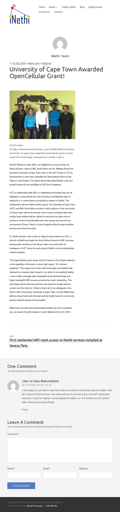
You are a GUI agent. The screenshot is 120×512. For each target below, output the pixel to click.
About (52, 7)
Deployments (95, 7)
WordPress (52, 506)
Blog (82, 7)
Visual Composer (34, 506)
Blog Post (46, 63)
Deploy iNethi (69, 7)
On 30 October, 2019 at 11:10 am (37, 385)
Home (42, 7)
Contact (58, 12)
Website (83, 468)
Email (46, 468)
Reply (25, 409)
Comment (13, 434)
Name (11, 468)
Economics (44, 12)
